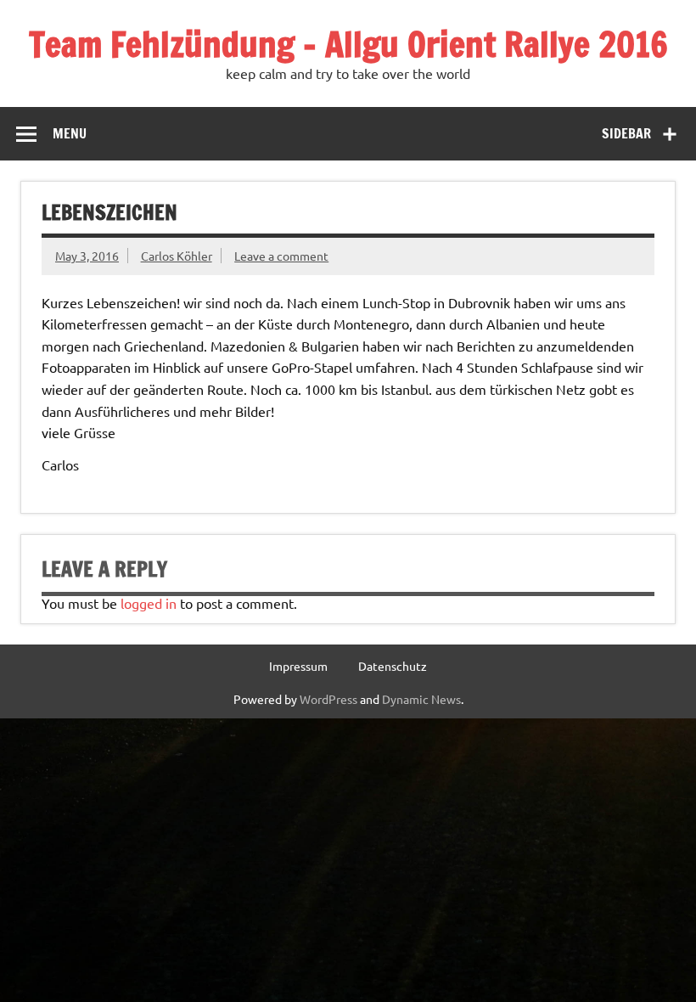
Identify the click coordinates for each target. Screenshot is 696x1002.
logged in (149, 602)
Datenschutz (392, 666)
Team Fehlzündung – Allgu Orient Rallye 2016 (348, 44)
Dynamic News (421, 698)
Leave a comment (281, 255)
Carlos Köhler (176, 255)
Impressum (298, 666)
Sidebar (626, 133)
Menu (70, 133)
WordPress (328, 698)
